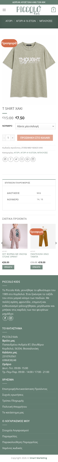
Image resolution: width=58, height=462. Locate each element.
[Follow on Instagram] (10, 318)
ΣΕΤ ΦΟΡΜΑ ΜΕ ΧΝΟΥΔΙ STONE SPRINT (14, 255)
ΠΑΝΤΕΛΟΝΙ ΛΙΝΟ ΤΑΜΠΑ (39, 255)
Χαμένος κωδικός (12, 448)
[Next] (55, 249)
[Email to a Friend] (21, 159)
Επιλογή (8, 267)
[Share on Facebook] (10, 159)
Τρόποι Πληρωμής (13, 400)
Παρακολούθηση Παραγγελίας (20, 442)
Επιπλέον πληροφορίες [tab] (17, 182)
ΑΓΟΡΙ (9, 21)
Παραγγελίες (9, 436)
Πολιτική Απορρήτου (14, 406)
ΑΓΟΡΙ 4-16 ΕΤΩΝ (26, 21)
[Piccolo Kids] (29, 10)
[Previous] (2, 249)
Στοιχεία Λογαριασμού (15, 430)
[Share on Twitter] (16, 159)
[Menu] (4, 10)
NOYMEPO (7, 126)
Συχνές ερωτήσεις (12, 394)
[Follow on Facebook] (5, 318)
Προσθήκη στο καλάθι (35, 137)
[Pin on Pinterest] (27, 159)
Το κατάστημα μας (13, 412)
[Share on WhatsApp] (5, 159)
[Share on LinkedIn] (33, 159)
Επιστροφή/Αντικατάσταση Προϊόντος (24, 389)
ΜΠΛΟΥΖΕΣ (45, 21)
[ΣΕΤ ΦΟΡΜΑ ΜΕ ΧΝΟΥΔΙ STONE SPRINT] (15, 236)
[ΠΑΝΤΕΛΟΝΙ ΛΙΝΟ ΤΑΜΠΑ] (43, 236)
